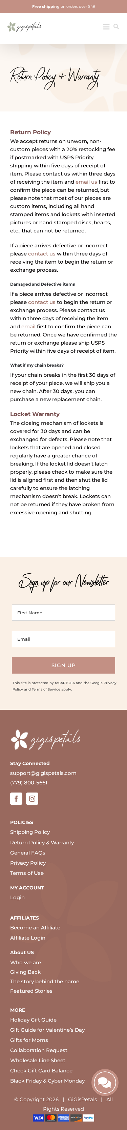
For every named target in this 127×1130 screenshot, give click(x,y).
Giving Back (25, 972)
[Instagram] (32, 799)
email (28, 326)
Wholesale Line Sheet (37, 1060)
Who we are (25, 962)
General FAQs (27, 852)
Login (17, 897)
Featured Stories (31, 991)
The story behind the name (44, 981)
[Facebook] (16, 799)
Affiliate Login (27, 937)
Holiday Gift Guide (33, 1019)
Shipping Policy (30, 832)
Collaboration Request (38, 1050)
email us (86, 182)
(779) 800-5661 (28, 782)
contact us (42, 253)
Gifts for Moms (29, 1040)
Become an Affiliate (35, 927)
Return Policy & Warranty (42, 842)
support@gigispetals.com (43, 773)
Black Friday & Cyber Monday (47, 1080)
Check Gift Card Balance (41, 1070)
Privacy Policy (28, 863)
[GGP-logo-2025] (24, 19)
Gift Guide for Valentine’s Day (47, 1030)
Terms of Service (46, 689)
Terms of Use (27, 873)
